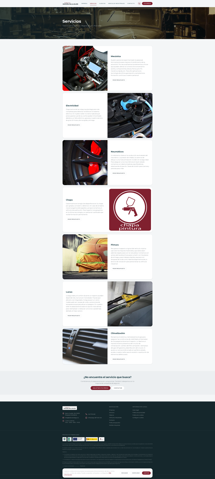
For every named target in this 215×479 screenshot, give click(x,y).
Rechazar (124, 473)
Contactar (118, 388)
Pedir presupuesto (119, 80)
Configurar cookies (138, 417)
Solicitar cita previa (100, 388)
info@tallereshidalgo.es (72, 417)
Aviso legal (136, 410)
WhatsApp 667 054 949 (95, 417)
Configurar (136, 473)
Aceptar (146, 473)
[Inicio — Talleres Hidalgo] (70, 3)
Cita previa (147, 3)
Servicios (93, 3)
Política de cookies (138, 415)
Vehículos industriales (116, 3)
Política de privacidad (139, 412)
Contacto (131, 3)
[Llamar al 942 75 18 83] (139, 3)
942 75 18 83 (91, 414)
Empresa (84, 3)
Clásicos (102, 3)
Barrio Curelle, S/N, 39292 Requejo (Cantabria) (72, 414)
